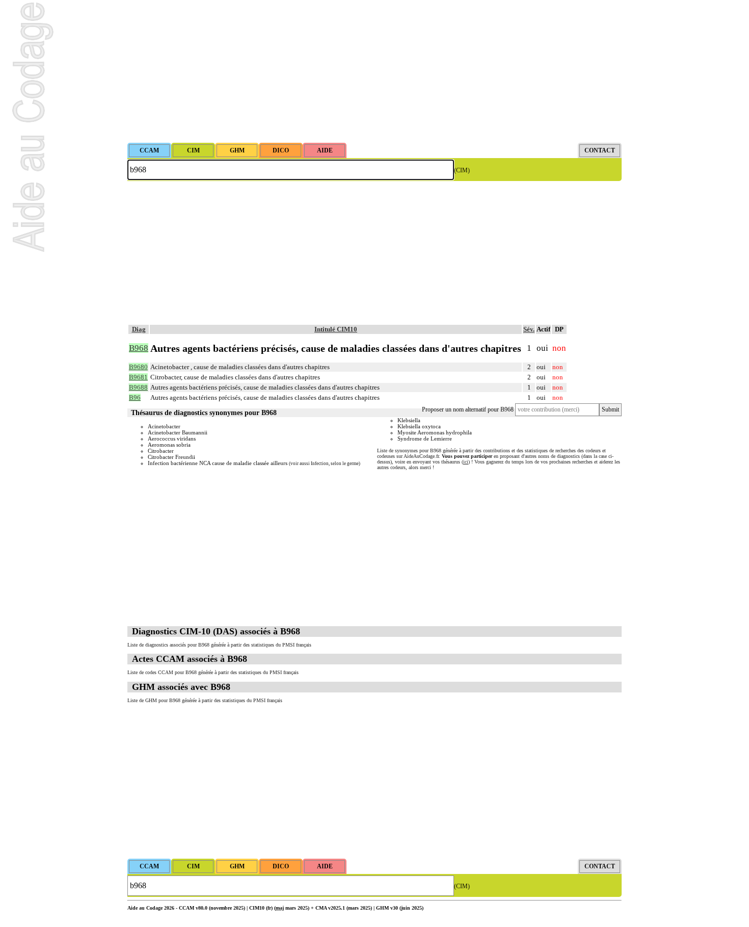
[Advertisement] (374, 71)
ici (465, 462)
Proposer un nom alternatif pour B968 (468, 409)
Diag (139, 329)
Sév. (528, 329)
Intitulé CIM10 (335, 329)
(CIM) (462, 170)
